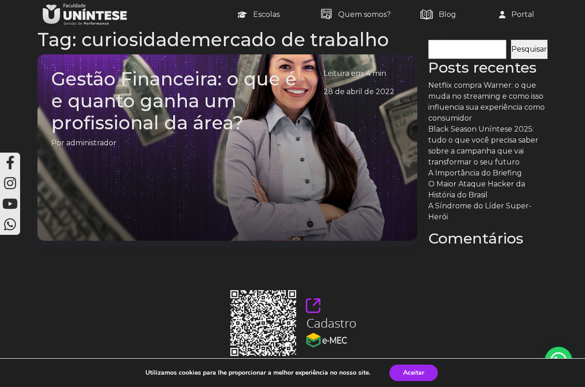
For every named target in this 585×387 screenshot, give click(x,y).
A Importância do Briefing (475, 173)
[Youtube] (10, 204)
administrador (91, 142)
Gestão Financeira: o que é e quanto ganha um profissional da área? (174, 101)
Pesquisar (446, 34)
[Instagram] (10, 183)
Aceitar (413, 372)
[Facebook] (10, 163)
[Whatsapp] (10, 224)
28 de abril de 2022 (359, 91)
